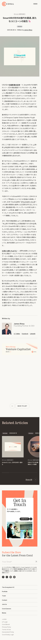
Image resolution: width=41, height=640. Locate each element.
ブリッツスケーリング (28, 202)
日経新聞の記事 (14, 85)
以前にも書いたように (9, 251)
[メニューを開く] (35, 4)
